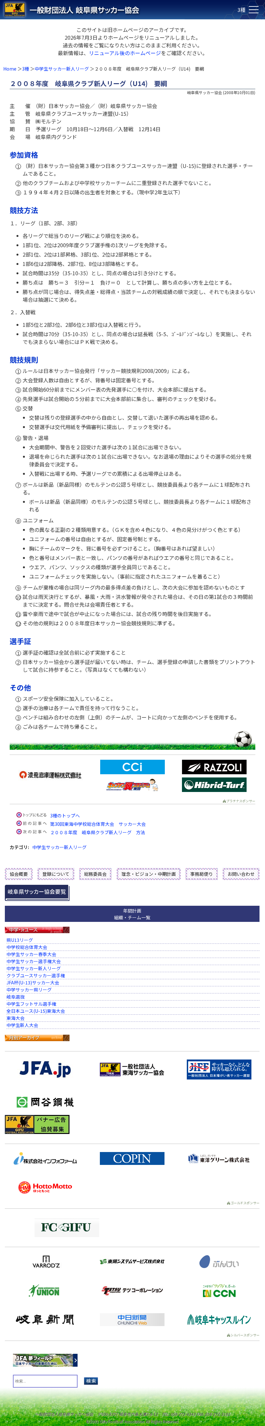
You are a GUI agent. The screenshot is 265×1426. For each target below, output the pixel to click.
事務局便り (201, 874)
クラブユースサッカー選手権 (35, 975)
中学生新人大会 (22, 1025)
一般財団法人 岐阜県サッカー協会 (106, 9)
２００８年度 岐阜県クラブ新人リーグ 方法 (97, 832)
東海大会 (15, 1018)
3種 (25, 68)
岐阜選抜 (15, 996)
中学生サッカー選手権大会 (33, 961)
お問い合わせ (241, 874)
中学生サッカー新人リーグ (62, 68)
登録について (55, 874)
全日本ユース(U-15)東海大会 (35, 1011)
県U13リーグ (19, 940)
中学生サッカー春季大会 (31, 954)
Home (9, 68)
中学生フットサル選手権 (31, 1004)
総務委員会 (95, 874)
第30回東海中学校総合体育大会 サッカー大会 (98, 824)
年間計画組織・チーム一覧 (132, 914)
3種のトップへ (65, 815)
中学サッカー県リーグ (29, 989)
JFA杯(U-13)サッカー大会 (32, 982)
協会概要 (19, 874)
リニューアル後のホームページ (125, 53)
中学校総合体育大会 (26, 947)
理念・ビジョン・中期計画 (149, 874)
